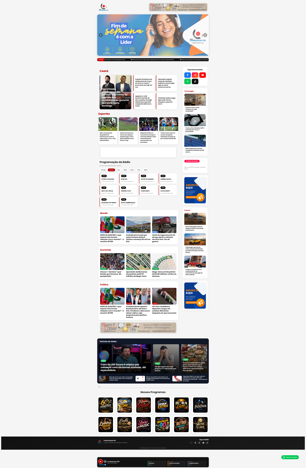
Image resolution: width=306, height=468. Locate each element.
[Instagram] (199, 442)
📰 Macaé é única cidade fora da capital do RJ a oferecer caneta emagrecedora (117, 59)
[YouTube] (203, 442)
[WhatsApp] (207, 442)
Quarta (125, 170)
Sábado (146, 170)
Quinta (132, 170)
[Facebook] (195, 442)
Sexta (138, 170)
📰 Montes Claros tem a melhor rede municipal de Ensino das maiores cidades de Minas (164, 59)
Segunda (111, 170)
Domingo (103, 170)
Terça (118, 170)
